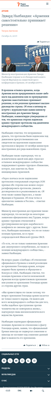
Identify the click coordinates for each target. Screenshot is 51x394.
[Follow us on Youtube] (16, 360)
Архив (5, 11)
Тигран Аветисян (10, 31)
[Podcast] (34, 360)
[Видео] (31, 391)
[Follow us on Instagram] (22, 360)
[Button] (43, 42)
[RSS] (28, 360)
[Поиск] (43, 391)
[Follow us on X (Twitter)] (10, 360)
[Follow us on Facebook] (4, 360)
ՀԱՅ (8, 391)
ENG (19, 391)
